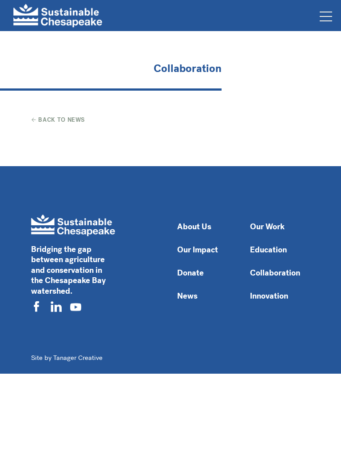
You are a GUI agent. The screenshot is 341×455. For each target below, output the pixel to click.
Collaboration (275, 272)
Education (268, 249)
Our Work (267, 226)
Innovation (269, 296)
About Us (194, 226)
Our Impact (197, 249)
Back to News (61, 120)
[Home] (57, 15)
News (187, 296)
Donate (190, 272)
